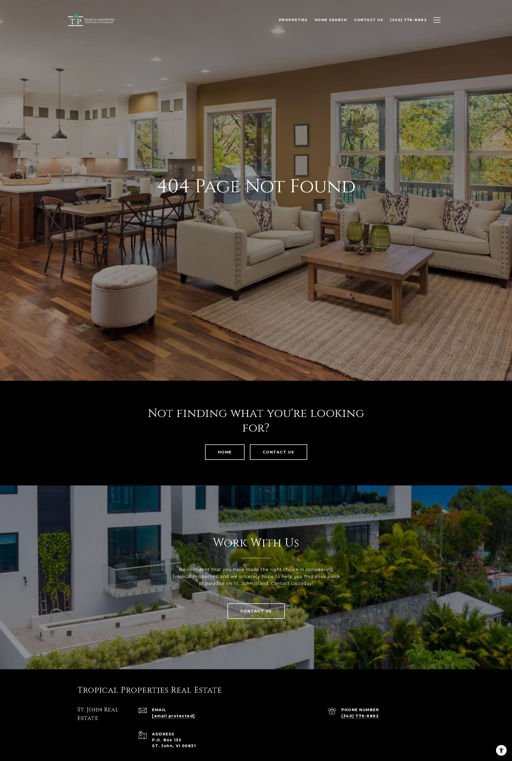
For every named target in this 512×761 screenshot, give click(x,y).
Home (225, 452)
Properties (293, 20)
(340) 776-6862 (360, 716)
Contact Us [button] (278, 452)
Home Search (331, 20)
